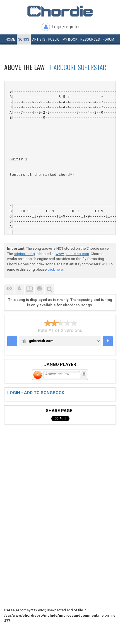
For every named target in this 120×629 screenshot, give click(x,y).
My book (70, 39)
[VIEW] (9, 289)
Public (53, 39)
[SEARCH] (49, 289)
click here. (55, 269)
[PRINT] (39, 289)
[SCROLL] (29, 289)
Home (10, 39)
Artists (38, 39)
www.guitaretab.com (72, 254)
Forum (108, 39)
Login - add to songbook (35, 392)
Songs (23, 39)
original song (24, 254)
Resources (90, 39)
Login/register (66, 26)
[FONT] (19, 289)
